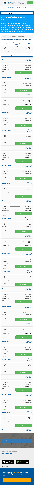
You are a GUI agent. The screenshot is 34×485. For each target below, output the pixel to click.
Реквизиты (5, 466)
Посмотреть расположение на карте (17, 441)
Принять (17, 480)
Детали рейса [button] (6, 77)
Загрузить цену (23, 72)
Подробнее (27, 60)
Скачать (30, 3)
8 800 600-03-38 (9, 453)
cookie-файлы (15, 472)
